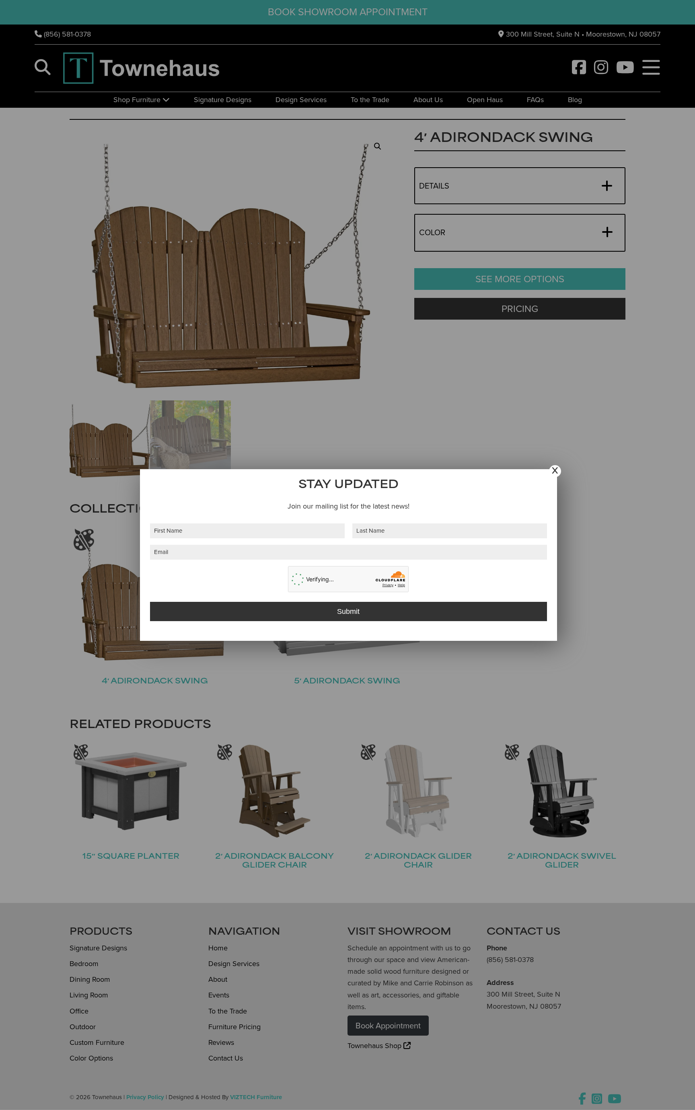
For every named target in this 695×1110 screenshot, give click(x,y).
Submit (348, 611)
